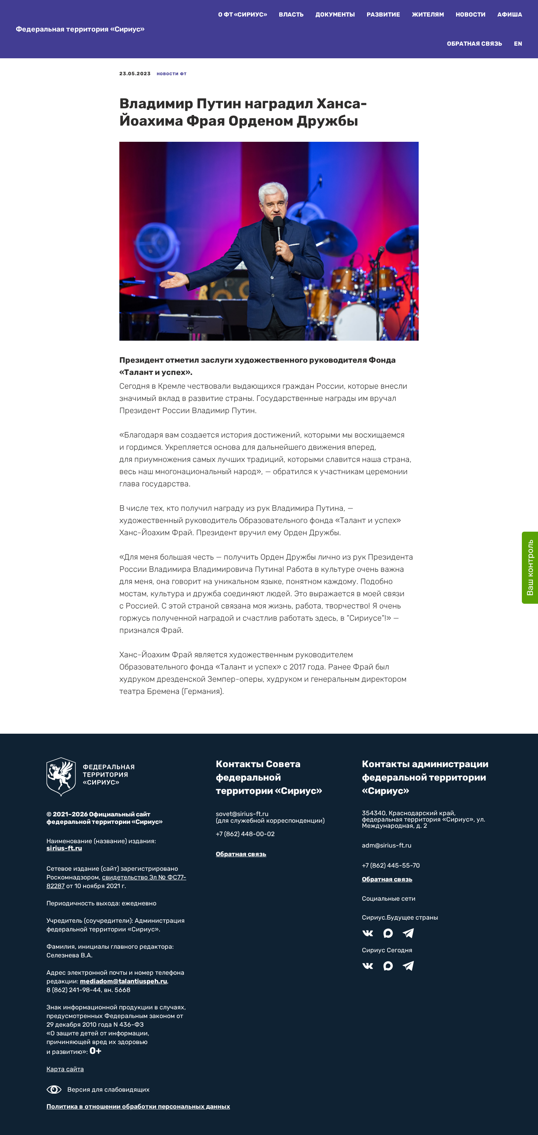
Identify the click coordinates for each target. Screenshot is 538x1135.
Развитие (383, 14)
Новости (471, 14)
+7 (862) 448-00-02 (245, 834)
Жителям (428, 14)
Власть (291, 14)
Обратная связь (474, 43)
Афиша (509, 14)
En (518, 43)
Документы (335, 14)
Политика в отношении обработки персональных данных (138, 1106)
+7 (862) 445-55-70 (391, 865)
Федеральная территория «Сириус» (80, 29)
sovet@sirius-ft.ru (242, 814)
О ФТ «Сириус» (242, 14)
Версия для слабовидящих (108, 1089)
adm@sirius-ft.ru (387, 845)
